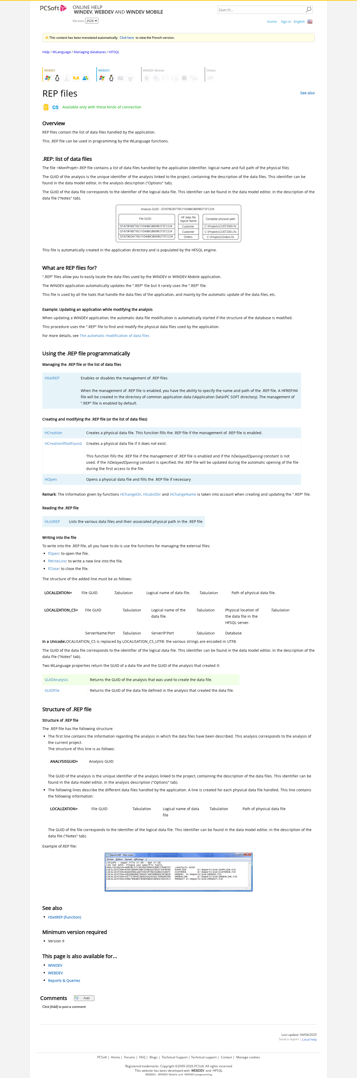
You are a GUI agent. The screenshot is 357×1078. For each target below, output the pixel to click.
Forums (129, 1057)
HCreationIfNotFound (63, 443)
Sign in (286, 21)
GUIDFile (52, 690)
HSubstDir (152, 494)
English (299, 21)
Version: (79, 21)
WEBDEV (55, 972)
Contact (226, 1057)
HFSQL (114, 51)
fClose (53, 568)
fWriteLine (57, 561)
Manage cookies (248, 1057)
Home (272, 21)
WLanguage (62, 51)
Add (86, 998)
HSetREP (52, 377)
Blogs (153, 1057)
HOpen (51, 479)
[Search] (308, 10)
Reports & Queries (64, 980)
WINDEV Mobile (167, 1074)
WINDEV (55, 965)
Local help (309, 1039)
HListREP (52, 521)
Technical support (204, 1057)
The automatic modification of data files (114, 335)
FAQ (142, 1057)
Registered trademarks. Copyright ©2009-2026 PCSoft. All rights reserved (178, 1066)
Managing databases (90, 51)
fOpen (53, 553)
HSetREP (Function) (64, 917)
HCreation (53, 432)
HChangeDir (130, 494)
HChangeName (183, 494)
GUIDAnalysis (56, 679)
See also (307, 92)
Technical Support (175, 1057)
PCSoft (102, 1057)
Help (46, 51)
